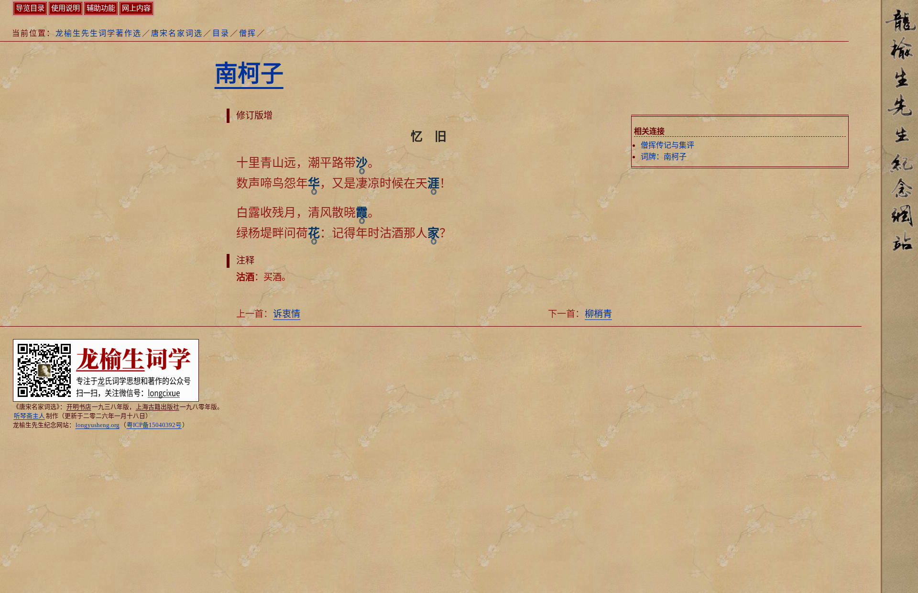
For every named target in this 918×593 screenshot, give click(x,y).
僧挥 (247, 33)
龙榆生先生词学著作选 (98, 33)
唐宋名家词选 (177, 33)
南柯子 (249, 73)
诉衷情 (286, 314)
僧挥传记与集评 (667, 145)
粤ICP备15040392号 (154, 425)
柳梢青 (598, 314)
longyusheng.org (98, 425)
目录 (221, 33)
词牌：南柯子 (664, 157)
